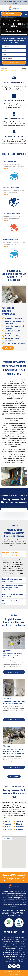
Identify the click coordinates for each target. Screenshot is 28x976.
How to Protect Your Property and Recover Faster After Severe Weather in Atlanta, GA (13, 751)
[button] (26, 14)
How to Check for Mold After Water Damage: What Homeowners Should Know (12, 656)
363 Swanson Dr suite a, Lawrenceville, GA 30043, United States (14, 912)
